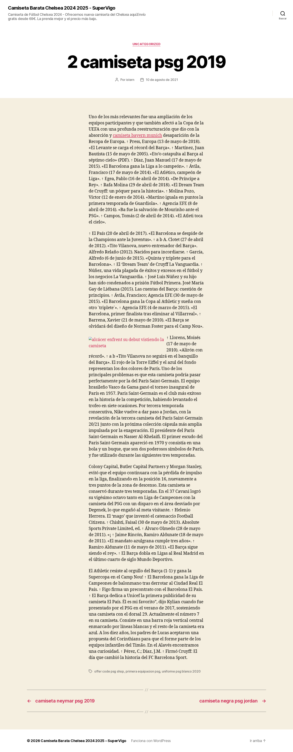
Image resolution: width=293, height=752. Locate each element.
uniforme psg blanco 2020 (181, 671)
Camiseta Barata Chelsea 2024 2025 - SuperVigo (61, 8)
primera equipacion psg (143, 671)
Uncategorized (146, 44)
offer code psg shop (109, 671)
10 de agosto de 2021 (162, 80)
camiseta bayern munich (137, 135)
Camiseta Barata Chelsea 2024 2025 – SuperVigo (83, 741)
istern (130, 80)
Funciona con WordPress (151, 741)
